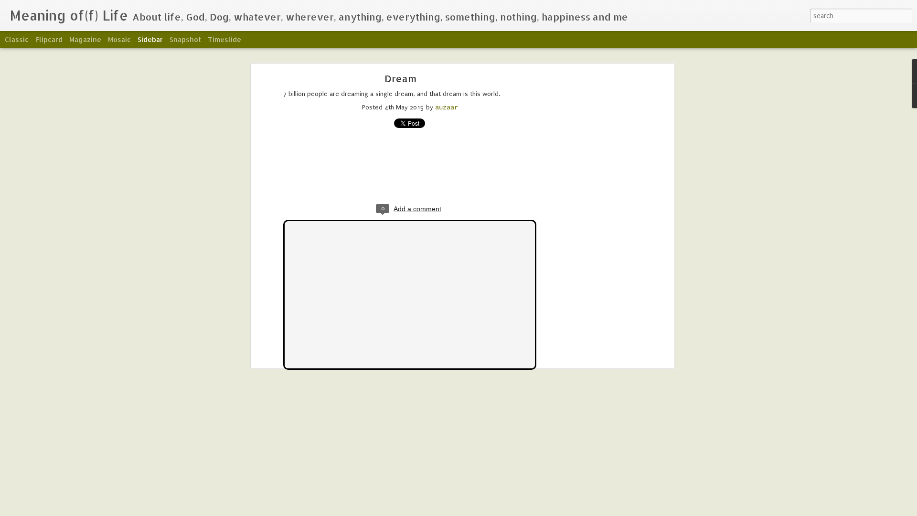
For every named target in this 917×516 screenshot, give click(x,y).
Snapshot (185, 39)
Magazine (85, 39)
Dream (400, 78)
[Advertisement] (589, 227)
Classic (17, 39)
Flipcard (49, 39)
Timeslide (224, 39)
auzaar (446, 107)
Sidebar (150, 39)
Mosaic (119, 39)
